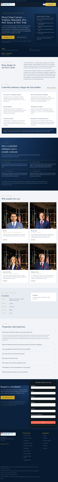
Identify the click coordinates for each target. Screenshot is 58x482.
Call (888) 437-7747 (8, 37)
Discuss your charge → (51, 87)
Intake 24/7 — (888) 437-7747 (52, 0)
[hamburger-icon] (44, 4)
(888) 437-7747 (5, 444)
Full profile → (5, 239)
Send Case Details (21, 37)
